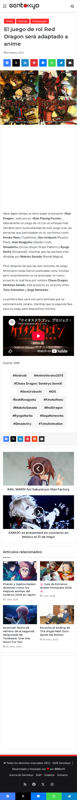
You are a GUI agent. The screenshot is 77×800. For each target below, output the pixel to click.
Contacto (62, 774)
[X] (13, 439)
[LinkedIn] (20, 439)
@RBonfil (60, 768)
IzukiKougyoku (25, 399)
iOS (53, 391)
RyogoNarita (23, 415)
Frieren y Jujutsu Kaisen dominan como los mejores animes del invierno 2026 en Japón (19, 589)
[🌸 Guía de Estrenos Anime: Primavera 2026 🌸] (57, 571)
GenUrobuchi (31, 391)
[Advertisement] (38, 167)
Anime (9, 21)
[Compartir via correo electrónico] (41, 439)
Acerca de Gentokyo (21, 774)
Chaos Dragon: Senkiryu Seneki (39, 383)
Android (21, 375)
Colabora (49, 774)
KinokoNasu (54, 399)
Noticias (22, 21)
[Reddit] (34, 439)
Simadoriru (23, 424)
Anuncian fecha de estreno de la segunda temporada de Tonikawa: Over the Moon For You (18, 635)
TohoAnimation (52, 424)
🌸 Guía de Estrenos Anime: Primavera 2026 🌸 (56, 587)
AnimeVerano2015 (49, 375)
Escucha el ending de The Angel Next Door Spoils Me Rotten (55, 631)
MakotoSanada (26, 407)
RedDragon (54, 407)
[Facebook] (6, 439)
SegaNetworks (53, 415)
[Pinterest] (27, 439)
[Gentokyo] (24, 6)
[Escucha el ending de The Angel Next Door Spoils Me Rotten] (57, 614)
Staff (38, 774)
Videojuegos (39, 21)
